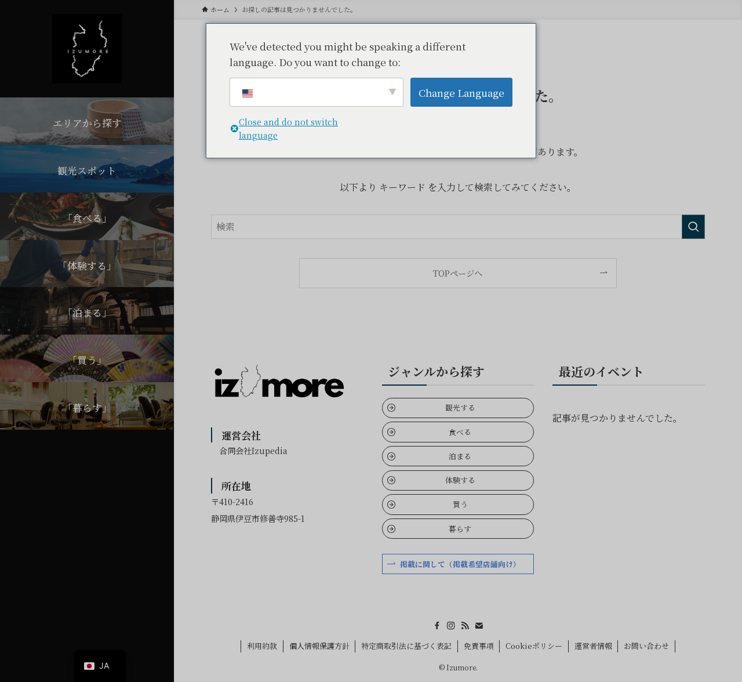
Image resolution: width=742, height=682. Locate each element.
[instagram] (451, 626)
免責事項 (479, 645)
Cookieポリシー (533, 645)
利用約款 (262, 645)
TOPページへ (457, 273)
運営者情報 (593, 645)
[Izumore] (87, 49)
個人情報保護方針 (319, 645)
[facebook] (437, 626)
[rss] (465, 626)
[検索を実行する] (693, 227)
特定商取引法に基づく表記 (406, 645)
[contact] (479, 626)
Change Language (461, 92)
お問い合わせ (646, 645)
